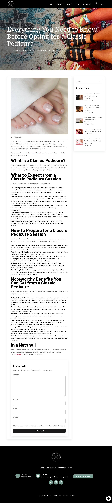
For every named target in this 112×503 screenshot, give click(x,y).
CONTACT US (86, 4)
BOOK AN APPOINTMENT (83, 476)
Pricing (69, 4)
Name (15, 400)
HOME (50, 4)
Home (9, 50)
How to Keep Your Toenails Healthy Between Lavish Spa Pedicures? (92, 108)
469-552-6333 (26, 477)
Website (16, 417)
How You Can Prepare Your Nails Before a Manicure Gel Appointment (93, 120)
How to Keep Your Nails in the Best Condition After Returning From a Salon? (93, 141)
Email (15, 408)
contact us (19, 354)
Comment (16, 374)
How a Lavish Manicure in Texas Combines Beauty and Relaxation (93, 96)
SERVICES (59, 4)
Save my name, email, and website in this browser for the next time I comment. (40, 425)
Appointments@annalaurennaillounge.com (54, 477)
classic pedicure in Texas (32, 153)
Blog (77, 4)
